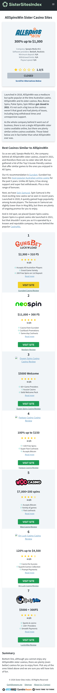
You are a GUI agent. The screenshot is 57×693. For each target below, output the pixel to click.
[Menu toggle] (53, 4)
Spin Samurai (23, 192)
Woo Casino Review (28, 526)
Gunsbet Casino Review (28, 290)
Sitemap (28, 684)
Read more (29, 276)
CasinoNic (15, 226)
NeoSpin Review (28, 349)
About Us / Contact (42, 684)
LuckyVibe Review (28, 645)
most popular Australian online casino (30, 177)
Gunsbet (33, 174)
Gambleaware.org (14, 684)
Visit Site (28, 285)
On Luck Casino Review (28, 585)
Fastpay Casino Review (28, 467)
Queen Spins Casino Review (28, 408)
